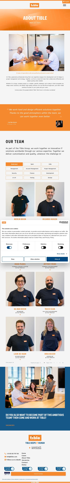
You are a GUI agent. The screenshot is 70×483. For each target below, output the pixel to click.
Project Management (50, 169)
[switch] (26, 247)
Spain (32, 164)
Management (14, 169)
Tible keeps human (35, 442)
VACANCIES (10, 425)
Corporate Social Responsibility (32, 479)
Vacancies (25, 460)
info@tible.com (12, 457)
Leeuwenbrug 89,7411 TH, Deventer (36, 447)
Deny (12, 259)
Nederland (14, 164)
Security (14, 173)
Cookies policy (22, 479)
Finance (32, 173)
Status (24, 465)
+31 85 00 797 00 (13, 453)
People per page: (35, 363)
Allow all (57, 259)
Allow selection (35, 259)
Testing (32, 178)
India (50, 164)
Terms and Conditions (6, 479)
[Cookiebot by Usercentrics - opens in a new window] (60, 222)
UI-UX (14, 178)
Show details (61, 253)
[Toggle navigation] (64, 5)
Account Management (32, 169)
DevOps (50, 178)
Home (24, 453)
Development (50, 173)
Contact (25, 462)
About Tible (26, 458)
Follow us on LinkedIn (14, 460)
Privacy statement (15, 479)
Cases (24, 456)
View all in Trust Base (38, 473)
